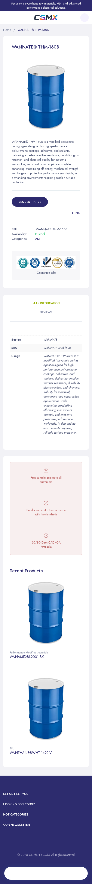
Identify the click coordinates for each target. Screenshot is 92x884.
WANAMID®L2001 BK (27, 657)
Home (7, 30)
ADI (37, 238)
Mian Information (46, 303)
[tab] (46, 304)
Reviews (46, 312)
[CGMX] (46, 18)
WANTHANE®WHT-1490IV (31, 753)
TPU (12, 748)
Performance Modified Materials (29, 652)
